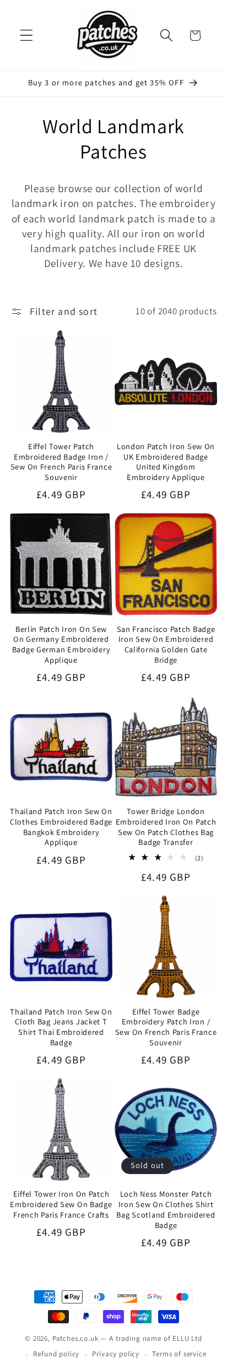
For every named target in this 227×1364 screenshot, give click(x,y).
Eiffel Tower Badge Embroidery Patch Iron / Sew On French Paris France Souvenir (166, 1027)
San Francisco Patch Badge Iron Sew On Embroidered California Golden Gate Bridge (166, 644)
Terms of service (179, 1353)
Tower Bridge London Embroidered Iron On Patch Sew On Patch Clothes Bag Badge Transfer (166, 826)
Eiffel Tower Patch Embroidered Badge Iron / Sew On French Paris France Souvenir (61, 461)
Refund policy (56, 1353)
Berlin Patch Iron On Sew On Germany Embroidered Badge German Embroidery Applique (61, 644)
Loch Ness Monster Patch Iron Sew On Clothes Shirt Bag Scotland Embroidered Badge (165, 1209)
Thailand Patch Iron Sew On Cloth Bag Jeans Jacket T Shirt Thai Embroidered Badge (61, 1027)
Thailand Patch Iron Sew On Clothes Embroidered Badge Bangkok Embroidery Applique (61, 826)
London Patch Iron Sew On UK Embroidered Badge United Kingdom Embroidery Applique (166, 461)
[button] (26, 35)
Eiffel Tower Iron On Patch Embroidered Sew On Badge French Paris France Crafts (61, 1204)
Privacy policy (115, 1353)
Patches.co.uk (75, 1338)
